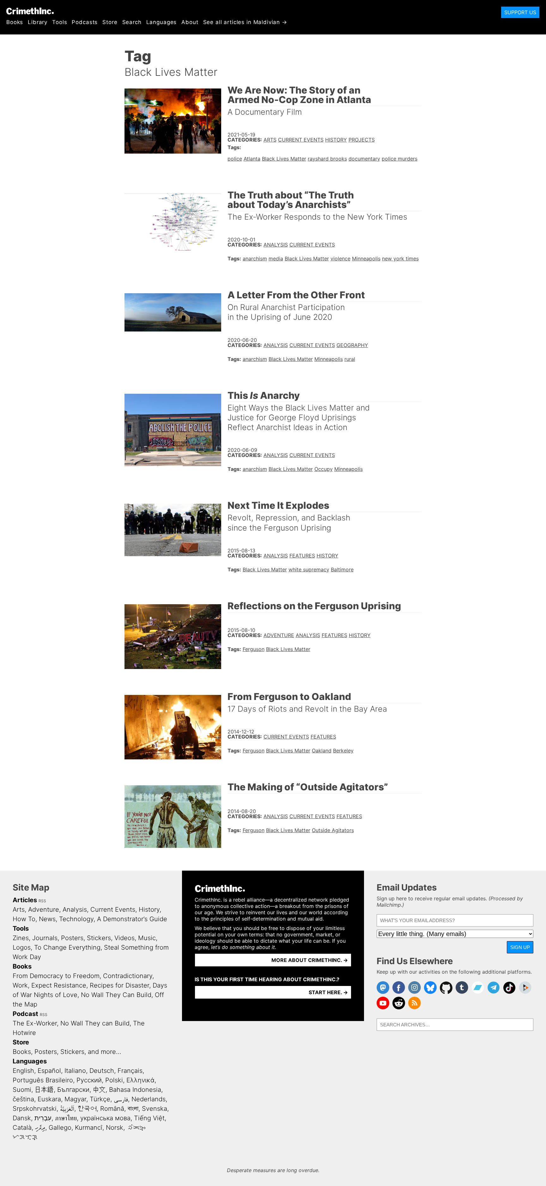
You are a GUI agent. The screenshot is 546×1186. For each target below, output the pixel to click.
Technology (76, 919)
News (47, 919)
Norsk (114, 1127)
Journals (45, 938)
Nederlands (148, 1099)
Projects (362, 140)
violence (340, 258)
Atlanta (252, 158)
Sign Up (520, 947)
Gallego (60, 1127)
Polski (114, 1080)
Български (73, 1089)
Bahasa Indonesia (135, 1089)
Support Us (520, 12)
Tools (59, 22)
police (235, 158)
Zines (21, 938)
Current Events (301, 140)
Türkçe (100, 1099)
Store (109, 22)
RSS (42, 900)
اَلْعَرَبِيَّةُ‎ (67, 1108)
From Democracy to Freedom (56, 976)
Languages (161, 22)
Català (22, 1127)
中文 (99, 1089)
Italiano (75, 1070)
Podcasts (85, 22)
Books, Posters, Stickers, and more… (67, 1051)
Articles (25, 900)
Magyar (75, 1099)
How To (24, 919)
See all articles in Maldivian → (245, 22)
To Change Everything (67, 947)
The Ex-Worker (35, 1023)
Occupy (323, 469)
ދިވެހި (40, 1127)
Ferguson (253, 649)
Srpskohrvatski (35, 1108)
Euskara (49, 1099)
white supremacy (308, 569)
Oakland (321, 750)
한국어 (87, 1108)
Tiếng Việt (149, 1118)
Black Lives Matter (284, 158)
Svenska (154, 1108)
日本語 (44, 1089)
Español (49, 1070)
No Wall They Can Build (116, 995)
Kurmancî (88, 1127)
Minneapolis (366, 258)
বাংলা (133, 1108)
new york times (400, 258)
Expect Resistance (58, 985)
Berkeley (343, 750)
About (189, 22)
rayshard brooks (327, 158)
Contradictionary (127, 976)
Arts (270, 140)
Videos (124, 938)
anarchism (255, 258)
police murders (399, 158)
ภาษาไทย (66, 1118)
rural (349, 359)
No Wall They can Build (95, 1023)
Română (112, 1108)
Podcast (25, 1014)
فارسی (121, 1099)
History (336, 140)
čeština (23, 1099)
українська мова (105, 1118)
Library (37, 22)
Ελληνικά (140, 1080)
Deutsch (101, 1070)
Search (132, 22)
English (23, 1070)
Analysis (276, 244)
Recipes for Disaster (119, 985)
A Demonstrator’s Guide (132, 919)
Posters (72, 938)
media (276, 258)
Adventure (279, 635)
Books (14, 22)
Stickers (99, 938)
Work (20, 985)
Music (147, 938)
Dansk (22, 1118)
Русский (89, 1080)
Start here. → (328, 992)
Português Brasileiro (43, 1080)
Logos (22, 947)
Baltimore (342, 569)
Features (302, 555)
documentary (364, 158)
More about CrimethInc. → (309, 960)
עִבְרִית (43, 1118)
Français (130, 1070)
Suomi (22, 1089)
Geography (352, 345)
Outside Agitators (333, 830)
